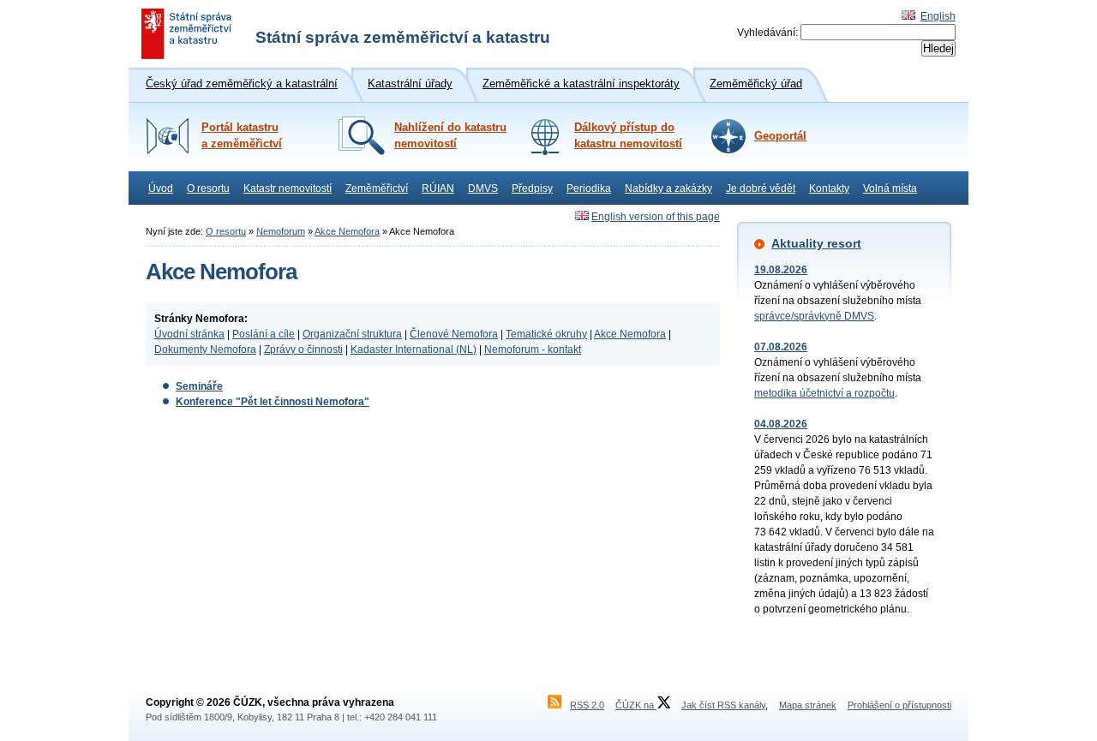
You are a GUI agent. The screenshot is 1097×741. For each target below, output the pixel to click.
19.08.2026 (780, 270)
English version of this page (655, 217)
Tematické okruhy (546, 334)
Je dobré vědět (760, 188)
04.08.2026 (780, 424)
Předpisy (532, 188)
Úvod (160, 188)
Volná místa (890, 188)
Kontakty (829, 188)
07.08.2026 (780, 347)
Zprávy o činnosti (303, 350)
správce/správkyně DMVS (814, 316)
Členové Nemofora (454, 334)
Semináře (199, 386)
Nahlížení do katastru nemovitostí (450, 136)
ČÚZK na (635, 705)
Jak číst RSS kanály (723, 705)
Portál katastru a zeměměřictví (241, 136)
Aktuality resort (816, 243)
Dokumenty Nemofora (205, 350)
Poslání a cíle (263, 334)
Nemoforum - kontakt (532, 350)
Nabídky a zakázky (668, 188)
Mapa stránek (807, 705)
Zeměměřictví (376, 188)
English (938, 16)
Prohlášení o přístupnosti (899, 705)
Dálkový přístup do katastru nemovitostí (628, 136)
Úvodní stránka (189, 334)
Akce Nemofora (347, 231)
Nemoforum (280, 231)
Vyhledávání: (767, 33)
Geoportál (780, 136)
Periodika (588, 188)
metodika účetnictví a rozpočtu (824, 393)
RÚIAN (438, 188)
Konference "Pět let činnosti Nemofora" (272, 402)
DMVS (483, 188)
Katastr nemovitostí (287, 188)
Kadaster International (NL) (414, 350)
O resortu (208, 188)
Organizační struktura (352, 334)
